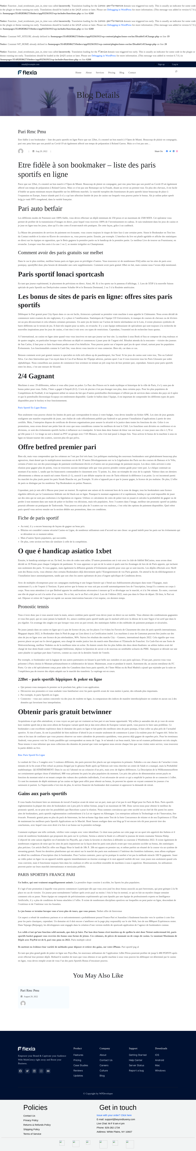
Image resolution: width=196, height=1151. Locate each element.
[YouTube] (48, 1071)
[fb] (20, 1071)
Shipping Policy (31, 1129)
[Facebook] (167, 151)
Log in (175, 64)
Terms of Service (32, 1134)
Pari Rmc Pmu (29, 990)
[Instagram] (177, 151)
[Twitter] (170, 151)
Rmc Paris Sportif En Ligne (31, 755)
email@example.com (30, 64)
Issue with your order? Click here (114, 1115)
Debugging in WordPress (119, 9)
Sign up (161, 64)
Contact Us (29, 1115)
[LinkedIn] (174, 151)
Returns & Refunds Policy (37, 1125)
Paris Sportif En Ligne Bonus (32, 407)
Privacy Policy (30, 1120)
